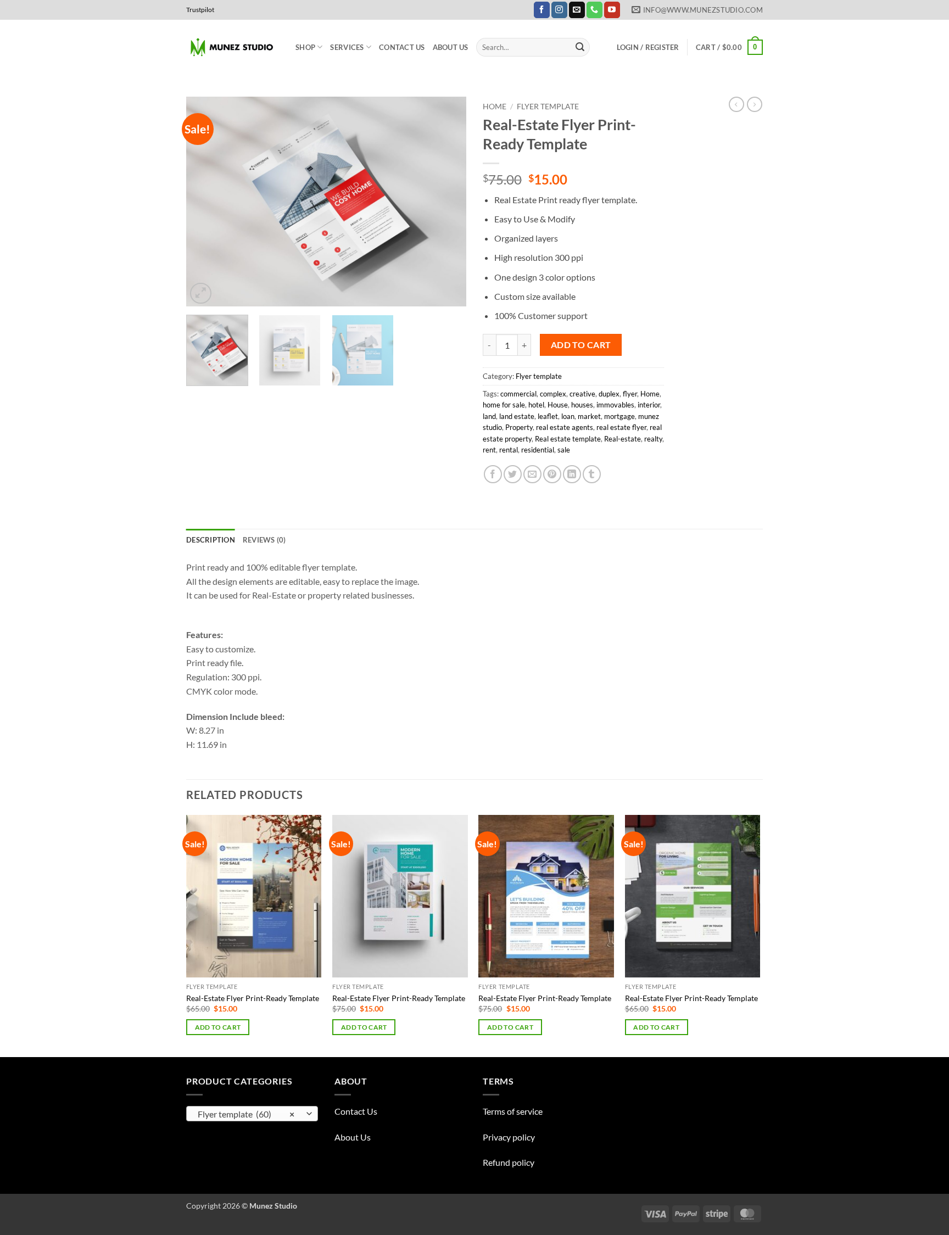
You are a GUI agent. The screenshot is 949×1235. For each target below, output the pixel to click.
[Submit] (580, 47)
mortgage (619, 416)
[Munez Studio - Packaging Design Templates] (232, 47)
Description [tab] (210, 539)
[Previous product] (754, 104)
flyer (630, 393)
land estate (516, 416)
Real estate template (568, 438)
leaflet (548, 416)
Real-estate (622, 438)
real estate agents (564, 427)
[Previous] (205, 202)
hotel (536, 404)
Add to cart (581, 345)
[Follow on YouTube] (612, 10)
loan (567, 416)
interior (649, 404)
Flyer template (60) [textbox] (246, 1114)
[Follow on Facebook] (542, 10)
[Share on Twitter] (513, 474)
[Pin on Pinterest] (552, 474)
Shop (305, 47)
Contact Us (402, 47)
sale (563, 449)
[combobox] (252, 1113)
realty (653, 438)
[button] (648, 47)
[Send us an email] (577, 10)
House (558, 404)
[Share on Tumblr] (592, 474)
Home (494, 106)
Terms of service (513, 1111)
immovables (615, 404)
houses (582, 404)
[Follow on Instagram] (559, 10)
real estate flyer (621, 427)
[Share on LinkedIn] (572, 474)
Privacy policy (509, 1137)
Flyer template (548, 106)
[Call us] (594, 10)
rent (489, 449)
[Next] (447, 202)
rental (508, 449)
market (589, 416)
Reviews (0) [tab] (264, 539)
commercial (518, 393)
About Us (450, 47)
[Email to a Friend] (532, 474)
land (489, 416)
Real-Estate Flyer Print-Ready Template (252, 998)
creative (582, 393)
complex (553, 393)
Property (519, 427)
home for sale (504, 404)
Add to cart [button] (218, 1027)
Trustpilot (200, 9)
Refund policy (508, 1162)
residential (537, 449)
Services (347, 47)
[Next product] (736, 104)
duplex (609, 393)
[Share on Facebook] (493, 474)
